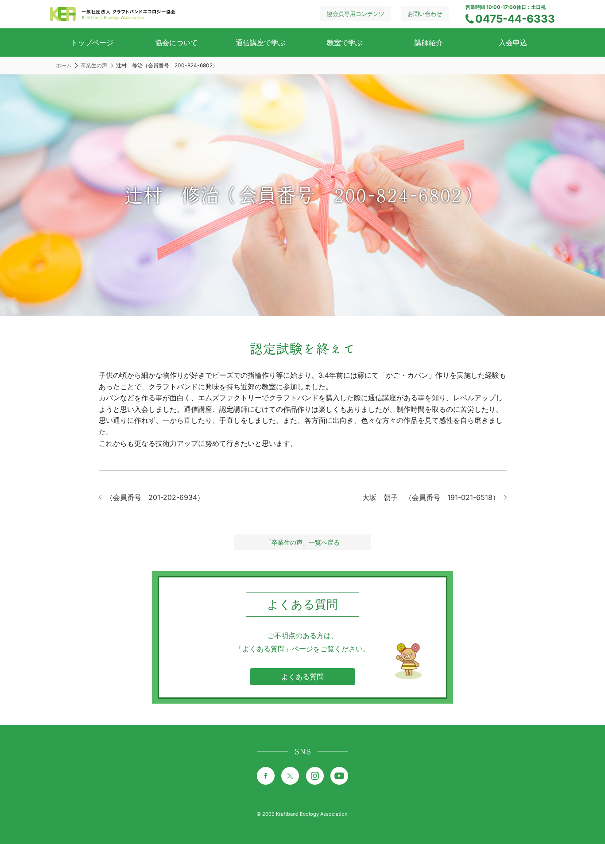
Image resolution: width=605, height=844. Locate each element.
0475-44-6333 (515, 18)
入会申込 (513, 42)
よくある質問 (302, 676)
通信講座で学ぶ (260, 42)
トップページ (92, 42)
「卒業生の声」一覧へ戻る (302, 542)
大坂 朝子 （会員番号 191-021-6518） (431, 497)
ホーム (64, 65)
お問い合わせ (424, 13)
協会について (176, 42)
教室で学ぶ (344, 42)
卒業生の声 (94, 65)
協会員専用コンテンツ (355, 13)
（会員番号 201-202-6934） (155, 497)
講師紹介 (429, 42)
